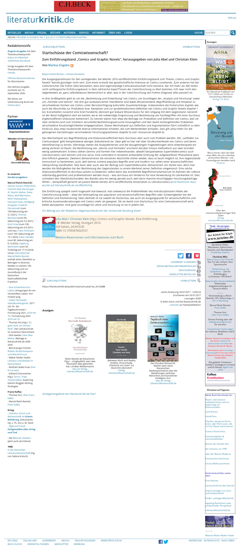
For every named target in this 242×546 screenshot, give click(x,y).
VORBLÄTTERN (192, 46)
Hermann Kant (15, 201)
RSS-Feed (13, 540)
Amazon (221, 162)
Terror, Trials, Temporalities (17, 378)
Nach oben (227, 540)
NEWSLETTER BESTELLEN (182, 274)
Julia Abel (61, 219)
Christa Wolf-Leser (214, 463)
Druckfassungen (85, 540)
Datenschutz (212, 540)
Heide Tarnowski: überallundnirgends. (18, 301)
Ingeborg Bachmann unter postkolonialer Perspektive (218, 504)
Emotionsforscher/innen (217, 458)
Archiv (29, 32)
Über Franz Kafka (220, 314)
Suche (199, 32)
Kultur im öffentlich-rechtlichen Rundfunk (19, 59)
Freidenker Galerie (220, 252)
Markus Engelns (59, 65)
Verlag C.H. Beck (221, 99)
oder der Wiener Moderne (218, 453)
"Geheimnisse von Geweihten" (219, 270)
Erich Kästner (211, 480)
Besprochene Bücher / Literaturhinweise (63, 74)
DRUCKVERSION (187, 270)
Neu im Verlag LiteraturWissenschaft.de (80, 370)
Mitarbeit (98, 32)
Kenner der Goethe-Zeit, (217, 443)
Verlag (232, 17)
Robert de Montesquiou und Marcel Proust (20, 353)
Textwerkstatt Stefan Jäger (220, 328)
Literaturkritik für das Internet (219, 485)
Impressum (195, 540)
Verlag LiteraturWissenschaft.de (121, 371)
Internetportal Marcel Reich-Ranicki (18, 254)
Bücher (55, 32)
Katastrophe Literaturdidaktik (220, 281)
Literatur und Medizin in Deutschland (20, 362)
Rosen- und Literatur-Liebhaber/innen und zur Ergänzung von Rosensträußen (217, 403)
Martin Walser (18, 192)
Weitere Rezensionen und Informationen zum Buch (89, 237)
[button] (181, 255)
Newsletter (61, 544)
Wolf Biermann (22, 195)
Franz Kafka (14, 404)
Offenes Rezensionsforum (21, 78)
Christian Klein (79, 219)
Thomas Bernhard (17, 216)
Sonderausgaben (17, 177)
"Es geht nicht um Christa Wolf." (20, 325)
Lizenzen (174, 304)
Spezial (42, 32)
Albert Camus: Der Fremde (220, 259)
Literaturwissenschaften (71, 37)
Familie (11, 72)
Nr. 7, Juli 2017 (47, 37)
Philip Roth (29, 185)
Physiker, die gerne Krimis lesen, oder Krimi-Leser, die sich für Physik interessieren (219, 424)
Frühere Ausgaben (27, 37)
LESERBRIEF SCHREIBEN (183, 262)
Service (84, 32)
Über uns (115, 32)
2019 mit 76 (14, 319)
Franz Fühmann (26, 230)
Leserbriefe (49, 540)
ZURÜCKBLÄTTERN (53, 46)
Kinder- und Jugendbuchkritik (219, 498)
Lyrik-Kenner (211, 411)
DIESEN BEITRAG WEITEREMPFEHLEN (176, 266)
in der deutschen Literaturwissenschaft (19, 451)
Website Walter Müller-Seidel (219, 535)
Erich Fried (13, 224)
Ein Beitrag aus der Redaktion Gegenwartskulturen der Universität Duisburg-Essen (91, 210)
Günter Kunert (15, 185)
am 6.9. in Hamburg (223, 299)
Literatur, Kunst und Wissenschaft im (20, 416)
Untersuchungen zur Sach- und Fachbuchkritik (218, 492)
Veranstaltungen (38, 544)
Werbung (79, 544)
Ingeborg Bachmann (18, 245)
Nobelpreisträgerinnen (220, 321)
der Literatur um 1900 (216, 448)
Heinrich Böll (14, 189)
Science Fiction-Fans (215, 431)
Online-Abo (13, 105)
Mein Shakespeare (17, 198)
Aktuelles (14, 32)
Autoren (69, 32)
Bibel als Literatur (22, 437)
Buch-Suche (15, 544)
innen (227, 463)
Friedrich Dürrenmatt (17, 206)
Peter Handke (26, 237)
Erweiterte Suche (111, 540)
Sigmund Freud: (21, 429)
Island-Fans (210, 416)
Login (128, 32)
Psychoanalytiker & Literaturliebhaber (214, 437)
